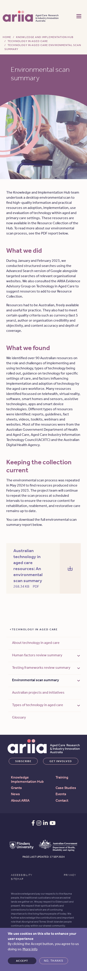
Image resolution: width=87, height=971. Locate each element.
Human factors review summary (37, 655)
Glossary (19, 717)
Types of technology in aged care (37, 705)
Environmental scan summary (35, 680)
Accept (22, 960)
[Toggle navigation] (78, 15)
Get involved (61, 761)
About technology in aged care (36, 643)
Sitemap (17, 879)
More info (30, 949)
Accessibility (22, 875)
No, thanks (53, 960)
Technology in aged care (35, 629)
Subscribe (23, 761)
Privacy (70, 875)
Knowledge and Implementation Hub (44, 37)
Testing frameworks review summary (41, 667)
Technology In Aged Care (28, 41)
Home (7, 37)
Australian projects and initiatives (38, 692)
